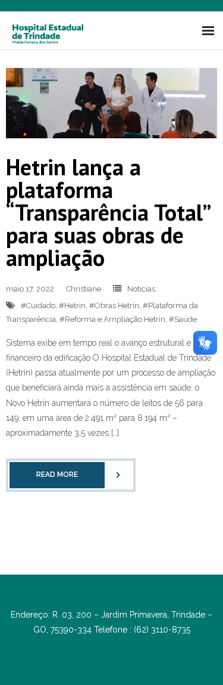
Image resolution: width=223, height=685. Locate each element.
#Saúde (183, 319)
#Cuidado (38, 305)
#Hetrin (72, 305)
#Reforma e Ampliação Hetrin (112, 319)
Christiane (83, 288)
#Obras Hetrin (114, 305)
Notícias (141, 288)
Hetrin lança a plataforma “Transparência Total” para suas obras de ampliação (107, 212)
